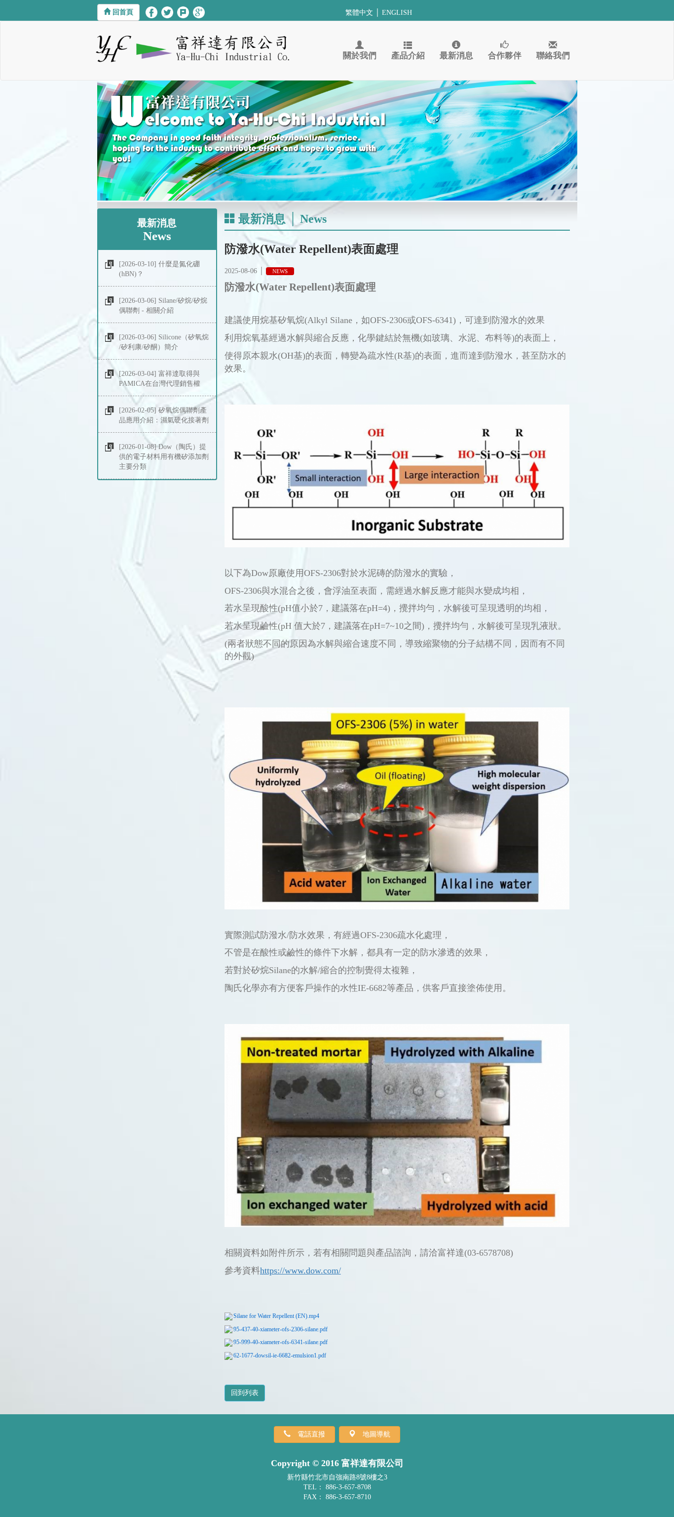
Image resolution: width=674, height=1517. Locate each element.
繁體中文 (359, 12)
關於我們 (359, 55)
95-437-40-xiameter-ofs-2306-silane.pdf (280, 1329)
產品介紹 (408, 55)
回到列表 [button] (245, 1392)
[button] (118, 12)
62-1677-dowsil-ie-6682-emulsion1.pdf (279, 1355)
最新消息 (456, 55)
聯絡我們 (553, 55)
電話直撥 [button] (311, 1434)
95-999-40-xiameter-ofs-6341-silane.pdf (280, 1342)
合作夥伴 (505, 55)
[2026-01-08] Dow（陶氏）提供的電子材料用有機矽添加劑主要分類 (164, 456)
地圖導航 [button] (376, 1434)
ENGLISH (397, 12)
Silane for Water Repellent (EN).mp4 (276, 1315)
